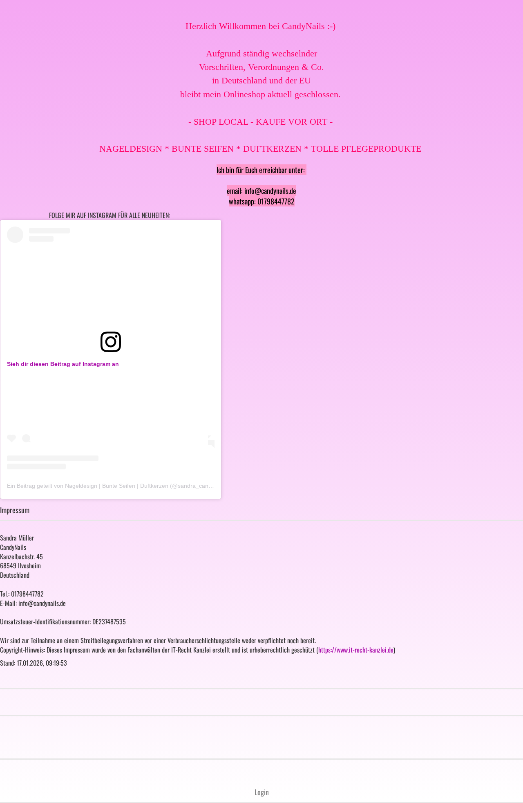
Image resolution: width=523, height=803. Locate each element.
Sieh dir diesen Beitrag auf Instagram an (63, 364)
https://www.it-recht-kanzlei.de (355, 650)
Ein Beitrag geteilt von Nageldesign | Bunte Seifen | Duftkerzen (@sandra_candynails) (117, 485)
